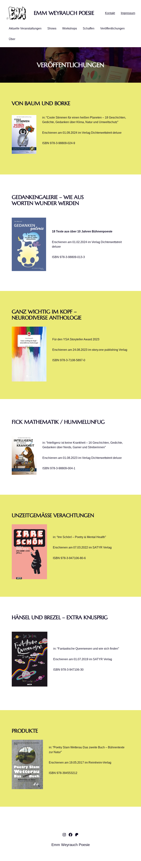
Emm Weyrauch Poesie (64, 13)
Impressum (128, 13)
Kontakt (110, 13)
